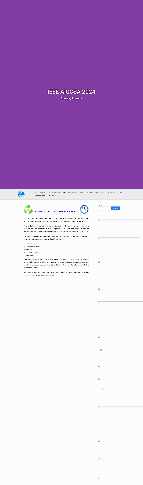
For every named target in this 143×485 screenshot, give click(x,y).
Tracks (81, 193)
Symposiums (99, 193)
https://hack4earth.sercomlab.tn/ (42, 275)
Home (35, 193)
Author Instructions (69, 193)
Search (100, 205)
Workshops (90, 193)
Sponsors (51, 195)
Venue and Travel (39, 195)
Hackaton (121, 193)
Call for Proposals (54, 193)
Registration (111, 193)
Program (42, 193)
